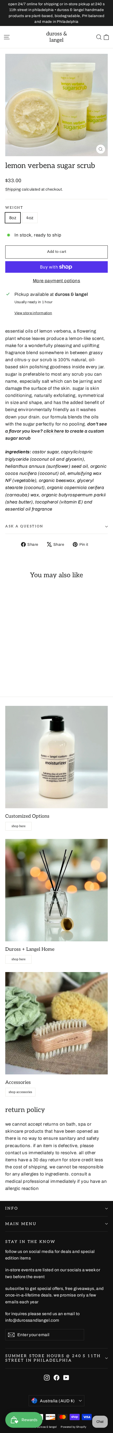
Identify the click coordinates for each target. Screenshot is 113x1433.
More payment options (56, 280)
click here (54, 431)
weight (14, 208)
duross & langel (56, 37)
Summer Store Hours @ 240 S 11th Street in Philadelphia (53, 1358)
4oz (29, 218)
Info (11, 1208)
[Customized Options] (56, 757)
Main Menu (20, 1224)
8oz (12, 218)
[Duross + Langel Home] (56, 890)
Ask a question (24, 526)
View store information (33, 313)
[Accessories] (56, 1023)
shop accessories (20, 1092)
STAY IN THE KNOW (30, 1242)
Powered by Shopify (73, 1426)
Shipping (13, 189)
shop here (18, 826)
